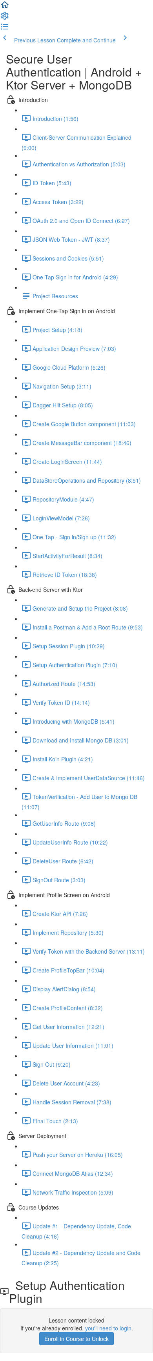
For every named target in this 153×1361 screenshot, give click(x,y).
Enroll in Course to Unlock (76, 1339)
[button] (4, 7)
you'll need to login (108, 1328)
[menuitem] (4, 18)
